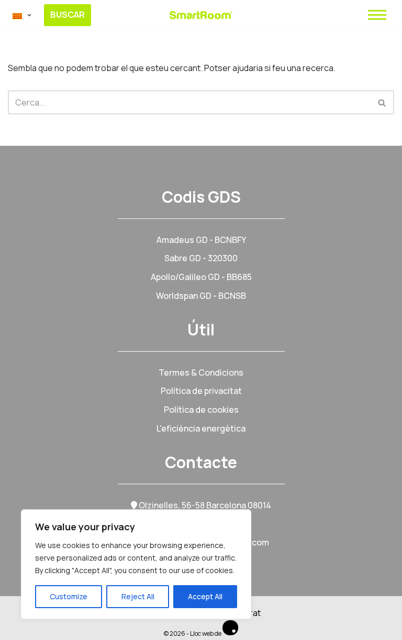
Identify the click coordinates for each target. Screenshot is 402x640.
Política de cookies (201, 409)
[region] (136, 564)
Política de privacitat (201, 391)
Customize (68, 596)
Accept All (205, 596)
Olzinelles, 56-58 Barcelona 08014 (204, 505)
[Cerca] (382, 102)
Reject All (137, 596)
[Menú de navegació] (377, 15)
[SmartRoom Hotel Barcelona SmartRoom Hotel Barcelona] (201, 15)
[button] (29, 15)
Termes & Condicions (201, 372)
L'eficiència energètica (201, 428)
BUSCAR (67, 14)
